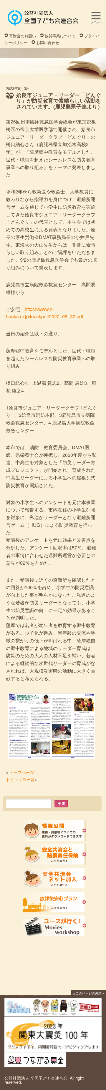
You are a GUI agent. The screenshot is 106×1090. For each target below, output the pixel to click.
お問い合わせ (47, 42)
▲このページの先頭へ (88, 993)
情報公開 (54, 830)
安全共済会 (54, 854)
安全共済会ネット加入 (54, 878)
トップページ (21, 772)
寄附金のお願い (22, 36)
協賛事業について (60, 36)
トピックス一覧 (20, 779)
